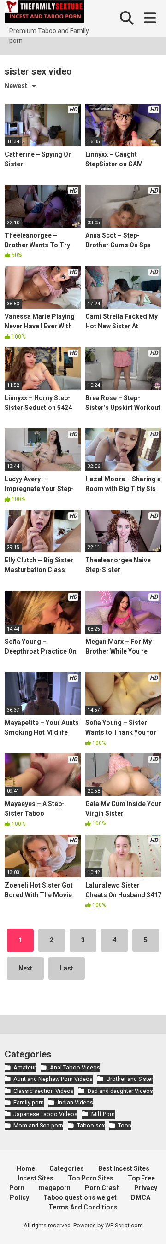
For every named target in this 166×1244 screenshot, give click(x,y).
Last (66, 968)
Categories (66, 1168)
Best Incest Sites (123, 1168)
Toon (124, 1125)
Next (25, 968)
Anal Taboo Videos (75, 1067)
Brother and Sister (130, 1078)
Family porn (28, 1102)
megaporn (55, 1187)
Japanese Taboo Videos (45, 1113)
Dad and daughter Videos (120, 1090)
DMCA (140, 1197)
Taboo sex (90, 1125)
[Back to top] (148, 1225)
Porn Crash (102, 1187)
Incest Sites (35, 1178)
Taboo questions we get (80, 1197)
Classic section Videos (43, 1090)
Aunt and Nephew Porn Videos (53, 1078)
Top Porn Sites (90, 1178)
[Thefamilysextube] (44, 13)
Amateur (24, 1067)
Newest (16, 85)
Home (26, 1168)
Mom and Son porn (38, 1125)
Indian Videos (75, 1102)
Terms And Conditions (83, 1207)
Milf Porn (102, 1113)
